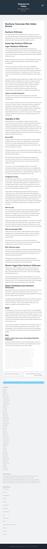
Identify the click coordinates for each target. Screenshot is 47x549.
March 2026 (5, 394)
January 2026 (5, 397)
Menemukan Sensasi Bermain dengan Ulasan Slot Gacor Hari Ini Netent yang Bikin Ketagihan (21, 481)
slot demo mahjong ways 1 (14, 365)
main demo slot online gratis (15, 362)
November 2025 (6, 400)
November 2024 (6, 420)
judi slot (4, 527)
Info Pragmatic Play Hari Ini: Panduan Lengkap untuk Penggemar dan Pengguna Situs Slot (20, 476)
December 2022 (6, 458)
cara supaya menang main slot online (24, 353)
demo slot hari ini (13, 356)
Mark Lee (17, 28)
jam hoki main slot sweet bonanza (9, 524)
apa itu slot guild (24, 348)
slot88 (4, 521)
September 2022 (6, 463)
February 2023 (6, 454)
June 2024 (5, 428)
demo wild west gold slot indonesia (15, 359)
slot (3, 514)
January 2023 (5, 456)
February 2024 (6, 435)
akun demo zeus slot (17, 348)
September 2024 (6, 423)
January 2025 (5, 417)
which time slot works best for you (19, 367)
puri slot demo (10, 363)
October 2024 (5, 422)
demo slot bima (21, 354)
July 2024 (5, 427)
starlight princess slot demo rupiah (26, 366)
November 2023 (6, 440)
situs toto (5, 492)
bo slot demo (12, 351)
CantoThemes (34, 546)
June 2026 (5, 389)
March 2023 (5, 453)
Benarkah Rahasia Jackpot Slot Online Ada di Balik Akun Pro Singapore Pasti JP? (18, 477)
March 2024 (5, 433)
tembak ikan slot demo (9, 367)
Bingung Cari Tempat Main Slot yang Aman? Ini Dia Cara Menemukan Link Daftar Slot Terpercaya (22, 482)
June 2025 (5, 408)
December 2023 (6, 438)
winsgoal (4, 531)
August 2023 (5, 445)
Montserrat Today (23, 5)
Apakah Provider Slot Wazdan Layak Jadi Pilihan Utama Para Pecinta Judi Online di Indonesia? (21, 479)
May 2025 (5, 410)
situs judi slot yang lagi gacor (18, 363)
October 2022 (5, 461)
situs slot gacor (6, 489)
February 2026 (6, 395)
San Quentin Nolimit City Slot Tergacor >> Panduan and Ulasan (34, 374)
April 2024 (5, 431)
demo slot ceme (27, 354)
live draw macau (6, 518)
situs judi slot (5, 505)
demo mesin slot (15, 354)
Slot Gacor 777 (24, 28)
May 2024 (5, 430)
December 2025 (6, 399)
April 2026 (5, 392)
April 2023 (5, 451)
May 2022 (5, 464)
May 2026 (5, 390)
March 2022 (5, 468)
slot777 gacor (5, 508)
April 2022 (5, 466)
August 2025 (5, 405)
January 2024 (5, 436)
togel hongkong (6, 495)
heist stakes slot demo (17, 360)
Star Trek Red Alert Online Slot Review (12, 373)
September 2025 (6, 404)
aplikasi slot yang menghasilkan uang (14, 350)
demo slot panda (19, 357)
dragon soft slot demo (26, 359)
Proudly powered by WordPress (16, 546)
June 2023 (5, 448)
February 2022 (6, 469)
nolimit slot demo (23, 362)
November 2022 (6, 459)
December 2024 (6, 418)
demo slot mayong (28, 356)
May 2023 (5, 450)
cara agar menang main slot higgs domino (22, 351)
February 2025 (6, 415)
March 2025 (5, 413)
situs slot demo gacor (27, 363)
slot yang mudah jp (17, 366)
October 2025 (5, 402)
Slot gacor (5, 534)
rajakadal (4, 501)
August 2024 (5, 425)
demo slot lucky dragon (20, 356)
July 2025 (5, 407)
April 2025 (5, 412)
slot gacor (5, 498)
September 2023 (6, 443)
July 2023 (5, 446)
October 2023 (5, 441)
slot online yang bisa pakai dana (25, 365)
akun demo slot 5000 (10, 348)
